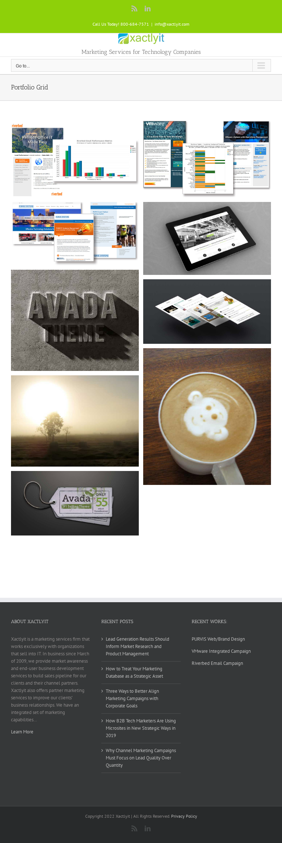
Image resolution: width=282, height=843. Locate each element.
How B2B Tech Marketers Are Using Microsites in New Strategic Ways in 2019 (141, 728)
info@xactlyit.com (172, 24)
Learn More (22, 732)
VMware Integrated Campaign (221, 651)
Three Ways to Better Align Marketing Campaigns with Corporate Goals (132, 698)
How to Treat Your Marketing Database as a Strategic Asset (134, 672)
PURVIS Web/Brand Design (218, 639)
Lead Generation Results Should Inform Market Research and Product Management (137, 646)
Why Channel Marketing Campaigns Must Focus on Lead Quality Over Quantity (141, 757)
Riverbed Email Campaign (217, 663)
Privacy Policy (184, 816)
